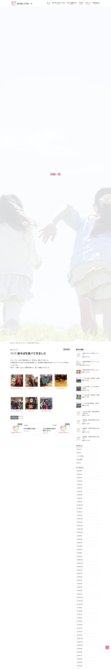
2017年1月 (79, 635)
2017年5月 (79, 621)
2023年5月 (79, 495)
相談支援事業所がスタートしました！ (91, 362)
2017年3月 (79, 628)
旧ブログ (66, 349)
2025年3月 (79, 484)
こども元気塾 (80, 456)
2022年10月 (80, 505)
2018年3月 (79, 587)
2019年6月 (79, 546)
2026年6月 (79, 471)
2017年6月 (79, 618)
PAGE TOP (107, 647)
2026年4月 (79, 477)
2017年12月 (80, 597)
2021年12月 (80, 519)
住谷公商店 (79, 459)
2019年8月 (79, 539)
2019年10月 (80, 532)
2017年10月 (80, 604)
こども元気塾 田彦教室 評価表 (91, 403)
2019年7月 (79, 542)
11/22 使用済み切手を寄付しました (49, 429)
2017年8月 (79, 611)
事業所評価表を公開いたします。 (91, 370)
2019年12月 (80, 525)
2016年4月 (79, 666)
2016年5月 (79, 662)
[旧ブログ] (16, 429)
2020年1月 (79, 522)
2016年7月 (79, 655)
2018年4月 (79, 583)
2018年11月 (80, 563)
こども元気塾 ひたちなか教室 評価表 (91, 387)
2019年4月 (79, 553)
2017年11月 (80, 601)
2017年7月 (79, 614)
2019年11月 (80, 529)
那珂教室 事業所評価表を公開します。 (91, 420)
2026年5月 (79, 474)
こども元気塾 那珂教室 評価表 (91, 378)
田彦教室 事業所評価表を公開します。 (91, 437)
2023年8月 (79, 491)
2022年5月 (79, 508)
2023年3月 (79, 501)
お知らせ (79, 452)
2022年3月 (79, 515)
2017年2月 (79, 631)
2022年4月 (79, 512)
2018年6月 (79, 577)
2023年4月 (79, 498)
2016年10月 (80, 645)
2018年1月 (79, 594)
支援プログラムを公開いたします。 (90, 354)
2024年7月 (79, 488)
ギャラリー (22, 418)
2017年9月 (79, 607)
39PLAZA (79, 449)
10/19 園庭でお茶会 (29, 429)
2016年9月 (79, 648)
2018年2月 (79, 590)
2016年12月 (80, 638)
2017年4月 (79, 624)
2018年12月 (80, 560)
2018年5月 (79, 580)
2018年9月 (79, 570)
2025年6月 (79, 481)
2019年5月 (79, 549)
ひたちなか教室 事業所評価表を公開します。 (91, 412)
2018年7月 (79, 573)
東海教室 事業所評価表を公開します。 (91, 429)
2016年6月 (79, 659)
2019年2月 (79, 556)
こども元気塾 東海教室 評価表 (91, 395)
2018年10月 (80, 566)
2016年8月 (79, 652)
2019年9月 (79, 536)
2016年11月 (80, 642)
